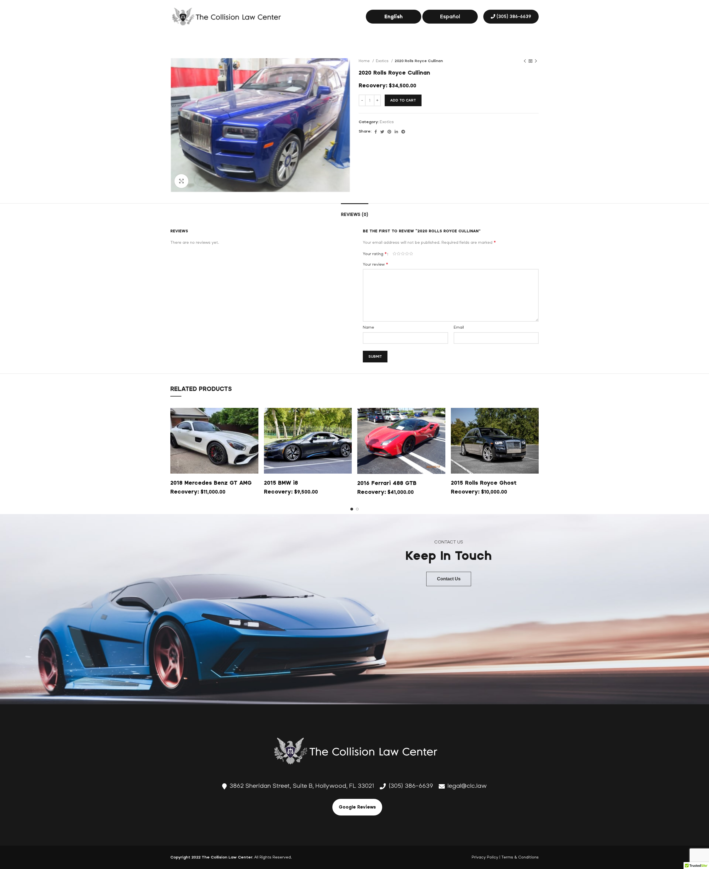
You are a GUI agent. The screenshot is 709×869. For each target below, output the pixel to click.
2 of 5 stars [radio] (399, 254)
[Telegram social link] (403, 131)
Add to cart (403, 100)
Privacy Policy (485, 857)
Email (459, 327)
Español (450, 16)
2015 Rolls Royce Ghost (484, 483)
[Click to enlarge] (181, 181)
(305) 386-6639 (514, 16)
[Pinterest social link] (389, 131)
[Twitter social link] (382, 131)
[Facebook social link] (376, 131)
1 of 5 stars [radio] (394, 254)
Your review (375, 264)
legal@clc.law (467, 785)
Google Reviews (357, 807)
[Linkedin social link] (396, 131)
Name (368, 327)
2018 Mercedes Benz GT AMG (211, 483)
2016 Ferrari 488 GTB (387, 483)
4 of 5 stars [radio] (407, 254)
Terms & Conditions (520, 857)
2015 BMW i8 (281, 483)
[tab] (354, 211)
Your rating (375, 253)
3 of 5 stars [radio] (403, 254)
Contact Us (449, 578)
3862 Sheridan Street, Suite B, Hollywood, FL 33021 (302, 785)
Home (365, 61)
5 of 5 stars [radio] (411, 254)
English (393, 16)
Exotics (383, 61)
